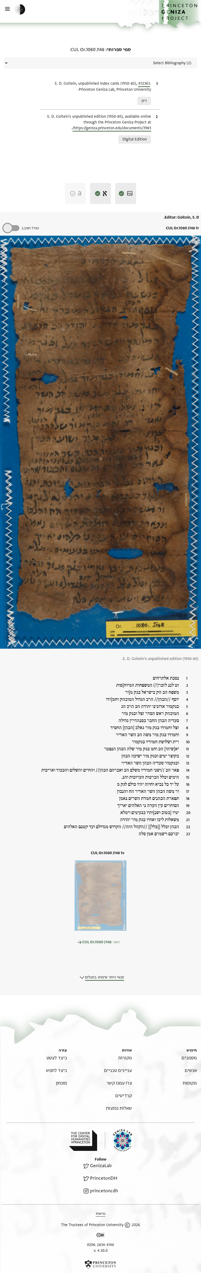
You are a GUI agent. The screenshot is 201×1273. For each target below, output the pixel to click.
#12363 (144, 83)
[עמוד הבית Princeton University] (100, 1264)
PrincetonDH (103, 1178)
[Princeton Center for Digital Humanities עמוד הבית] (83, 1140)
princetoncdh (104, 1191)
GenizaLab (101, 1166)
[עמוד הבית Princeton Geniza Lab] (118, 1140)
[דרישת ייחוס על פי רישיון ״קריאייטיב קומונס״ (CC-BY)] (100, 1236)
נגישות (100, 1213)
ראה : (101, 942)
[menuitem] (189, 1058)
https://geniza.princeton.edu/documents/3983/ (111, 128)
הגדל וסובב (30, 228)
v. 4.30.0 (101, 1250)
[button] (180, 14)
